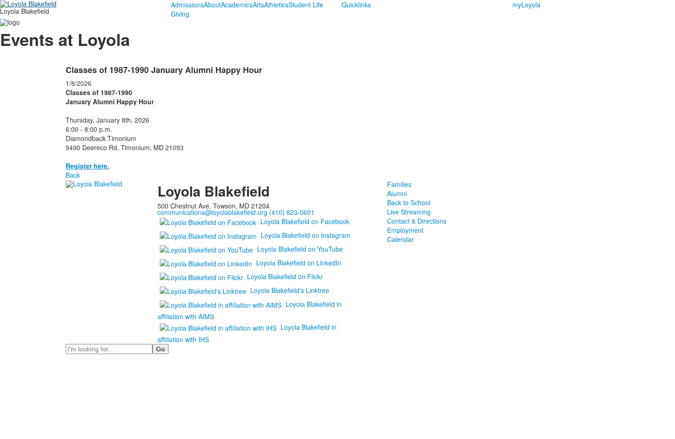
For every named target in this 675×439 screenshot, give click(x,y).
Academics (237, 4)
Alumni (397, 193)
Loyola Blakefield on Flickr (285, 276)
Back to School (408, 202)
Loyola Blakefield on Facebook (304, 221)
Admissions (187, 4)
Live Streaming (409, 211)
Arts (258, 4)
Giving (180, 13)
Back (73, 175)
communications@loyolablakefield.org (212, 212)
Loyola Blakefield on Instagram (305, 235)
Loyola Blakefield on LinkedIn (298, 262)
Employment (405, 230)
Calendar (400, 239)
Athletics (276, 4)
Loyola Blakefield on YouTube (300, 248)
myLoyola (526, 4)
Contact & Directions (416, 220)
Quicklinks (356, 4)
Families (399, 184)
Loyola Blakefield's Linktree (289, 290)
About (212, 4)
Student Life (305, 4)
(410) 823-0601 (292, 212)
